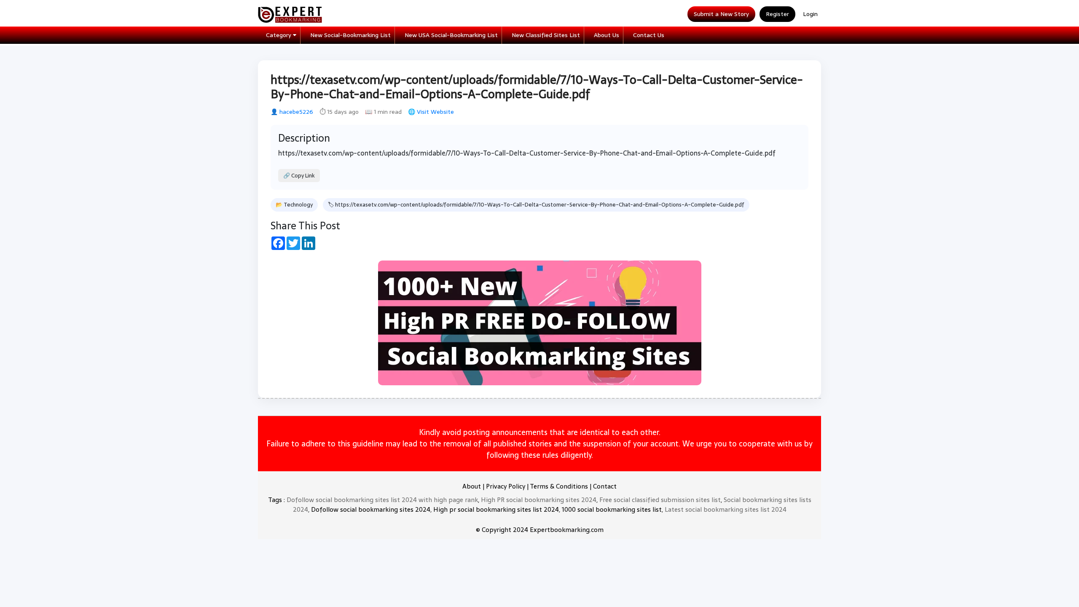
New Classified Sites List (546, 35)
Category (279, 35)
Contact (605, 486)
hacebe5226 (296, 111)
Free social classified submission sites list (660, 499)
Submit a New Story (721, 14)
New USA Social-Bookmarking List (451, 35)
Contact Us (648, 35)
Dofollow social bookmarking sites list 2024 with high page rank (382, 499)
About (471, 486)
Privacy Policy (505, 486)
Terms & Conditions (559, 486)
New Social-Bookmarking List (350, 35)
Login (810, 14)
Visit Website (435, 111)
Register (777, 14)
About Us (606, 35)
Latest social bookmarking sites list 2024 (725, 509)
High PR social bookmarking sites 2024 (538, 499)
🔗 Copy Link (299, 175)
